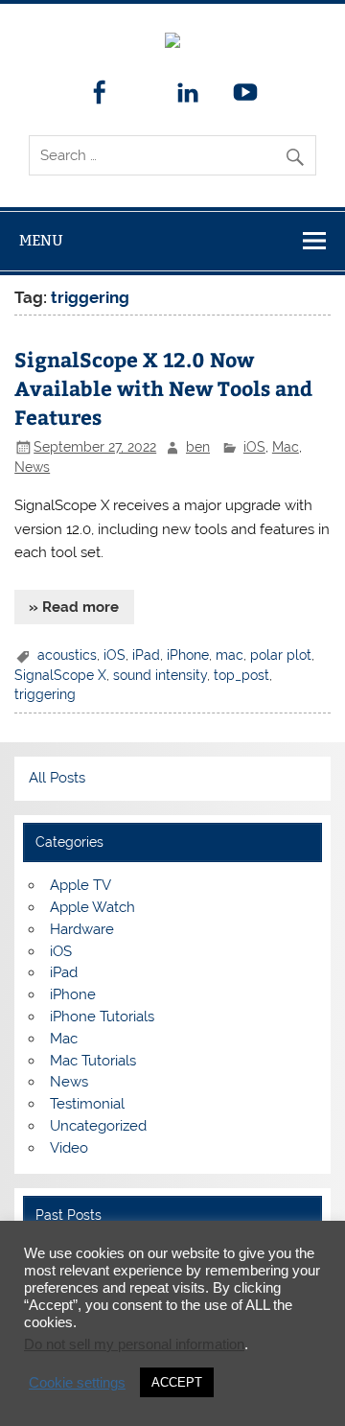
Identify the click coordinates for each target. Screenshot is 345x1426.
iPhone (188, 655)
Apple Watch (92, 907)
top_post (241, 675)
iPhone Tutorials (102, 1016)
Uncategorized (98, 1125)
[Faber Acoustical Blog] (172, 43)
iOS (254, 447)
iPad (146, 655)
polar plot (280, 655)
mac (229, 655)
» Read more (74, 607)
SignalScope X (60, 675)
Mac (285, 447)
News (32, 467)
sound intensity (160, 675)
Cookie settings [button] (77, 1383)
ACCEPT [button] (176, 1382)
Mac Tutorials (93, 1060)
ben (198, 447)
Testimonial (87, 1103)
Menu (41, 240)
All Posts (57, 777)
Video (69, 1148)
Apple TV (80, 885)
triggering (45, 694)
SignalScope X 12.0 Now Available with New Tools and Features (163, 388)
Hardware (82, 929)
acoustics (67, 655)
